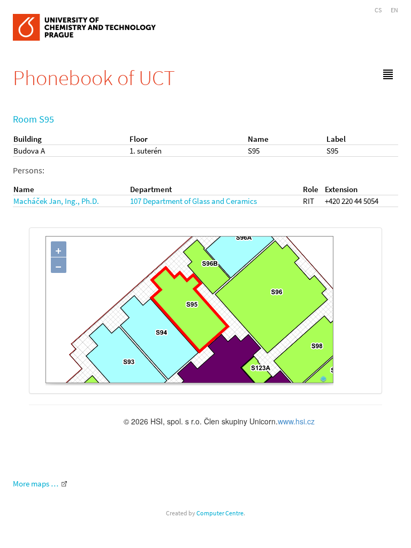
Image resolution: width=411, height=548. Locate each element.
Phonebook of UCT (94, 77)
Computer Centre (219, 513)
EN (394, 10)
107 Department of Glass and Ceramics (193, 201)
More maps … (35, 483)
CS (378, 10)
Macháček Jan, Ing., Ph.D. (56, 201)
